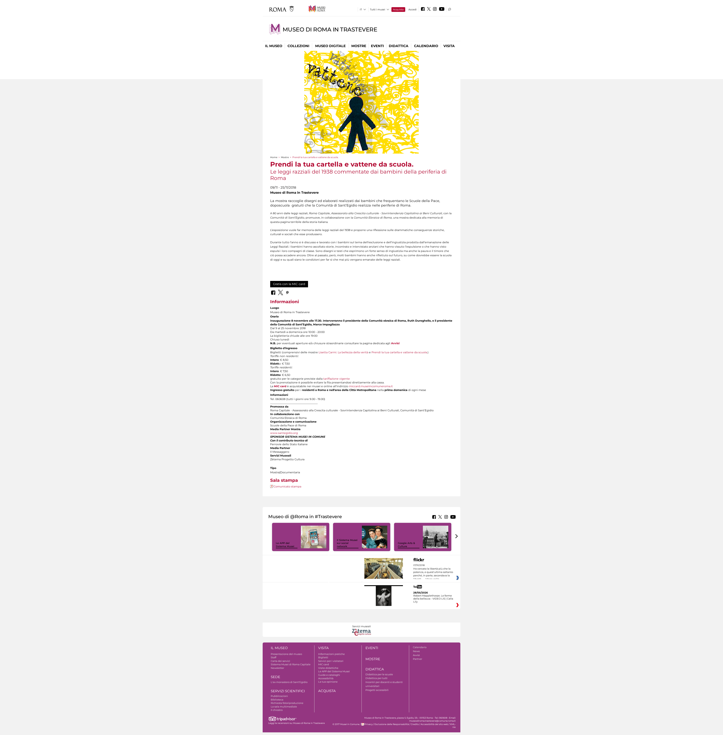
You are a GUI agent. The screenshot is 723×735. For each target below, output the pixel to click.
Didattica (398, 46)
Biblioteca (277, 699)
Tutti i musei (377, 9)
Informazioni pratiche (331, 653)
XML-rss (453, 725)
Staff (273, 657)
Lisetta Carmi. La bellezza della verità (343, 352)
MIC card (280, 386)
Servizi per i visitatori (330, 660)
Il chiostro (277, 709)
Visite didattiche (328, 667)
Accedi (412, 9)
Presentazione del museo (286, 653)
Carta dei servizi (280, 660)
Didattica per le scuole (379, 674)
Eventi (377, 46)
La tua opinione (328, 681)
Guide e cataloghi (329, 674)
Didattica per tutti (376, 678)
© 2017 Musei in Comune (346, 724)
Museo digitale (330, 46)
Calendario (426, 46)
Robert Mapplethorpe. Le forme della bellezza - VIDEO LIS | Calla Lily (433, 598)
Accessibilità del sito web (434, 724)
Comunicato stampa (287, 486)
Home (273, 157)
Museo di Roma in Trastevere (330, 29)
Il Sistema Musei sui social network (347, 543)
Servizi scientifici (288, 691)
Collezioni (298, 46)
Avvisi (416, 655)
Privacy (369, 724)
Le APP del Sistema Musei (285, 544)
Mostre (358, 46)
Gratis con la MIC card (289, 284)
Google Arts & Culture (406, 544)
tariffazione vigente (336, 378)
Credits (415, 724)
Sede (275, 677)
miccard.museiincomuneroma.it (371, 386)
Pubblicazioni (279, 696)
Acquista (398, 9)
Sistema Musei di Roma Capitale (290, 664)
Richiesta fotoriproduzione (287, 702)
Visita (449, 46)
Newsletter (277, 667)
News (416, 651)
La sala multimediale (284, 706)
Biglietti (323, 657)
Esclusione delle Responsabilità (391, 724)
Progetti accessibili (377, 689)
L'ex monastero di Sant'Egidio (289, 682)
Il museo (273, 46)
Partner (417, 658)
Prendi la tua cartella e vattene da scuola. (399, 352)
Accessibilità (325, 678)
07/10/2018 (433, 572)
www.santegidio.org (284, 433)
